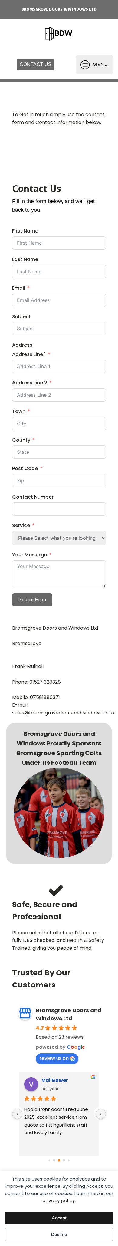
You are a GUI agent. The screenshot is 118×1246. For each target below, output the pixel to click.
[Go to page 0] (49, 1160)
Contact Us (35, 64)
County (21, 440)
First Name (25, 230)
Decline (59, 1234)
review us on (54, 1058)
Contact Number (33, 497)
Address (22, 345)
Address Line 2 (29, 382)
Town (18, 411)
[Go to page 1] (54, 1160)
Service (21, 525)
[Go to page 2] (59, 1160)
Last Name (25, 259)
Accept (59, 1217)
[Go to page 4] (68, 1160)
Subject (21, 316)
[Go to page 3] (64, 1160)
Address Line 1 (29, 354)
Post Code (25, 468)
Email (18, 287)
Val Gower (55, 1080)
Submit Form (32, 599)
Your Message (29, 554)
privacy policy (58, 1200)
